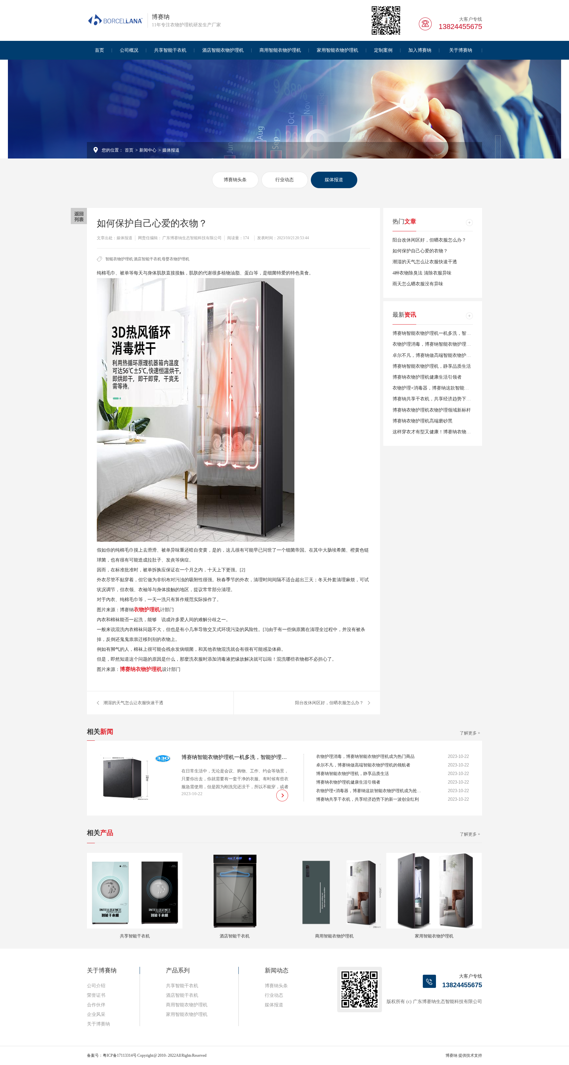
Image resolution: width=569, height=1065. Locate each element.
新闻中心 (147, 150)
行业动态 (284, 179)
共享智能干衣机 (170, 50)
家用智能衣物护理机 (337, 50)
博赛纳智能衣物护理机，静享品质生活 (432, 366)
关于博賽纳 (460, 50)
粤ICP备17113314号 (120, 1055)
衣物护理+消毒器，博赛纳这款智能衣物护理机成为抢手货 (451, 388)
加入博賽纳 (419, 50)
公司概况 (129, 50)
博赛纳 (451, 1055)
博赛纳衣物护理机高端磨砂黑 (422, 420)
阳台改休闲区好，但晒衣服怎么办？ (329, 702)
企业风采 (96, 1014)
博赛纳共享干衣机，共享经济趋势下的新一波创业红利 (448, 398)
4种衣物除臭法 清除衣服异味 (422, 273)
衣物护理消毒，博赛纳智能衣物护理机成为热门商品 (446, 344)
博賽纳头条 (235, 179)
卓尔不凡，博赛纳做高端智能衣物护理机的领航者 (443, 355)
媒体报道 (170, 150)
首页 (99, 50)
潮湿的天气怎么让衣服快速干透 (133, 702)
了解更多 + (470, 733)
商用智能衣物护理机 (280, 50)
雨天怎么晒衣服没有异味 (418, 283)
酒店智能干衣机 (147, 259)
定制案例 (383, 50)
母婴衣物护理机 (175, 259)
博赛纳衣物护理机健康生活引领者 (427, 377)
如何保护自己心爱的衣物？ (420, 250)
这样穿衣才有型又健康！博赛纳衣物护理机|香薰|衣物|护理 (452, 431)
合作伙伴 (96, 1004)
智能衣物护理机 (119, 259)
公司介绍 (96, 985)
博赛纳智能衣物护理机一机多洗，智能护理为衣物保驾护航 (452, 333)
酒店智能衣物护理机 (223, 50)
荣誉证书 (96, 995)
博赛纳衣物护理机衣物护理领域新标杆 (432, 410)
